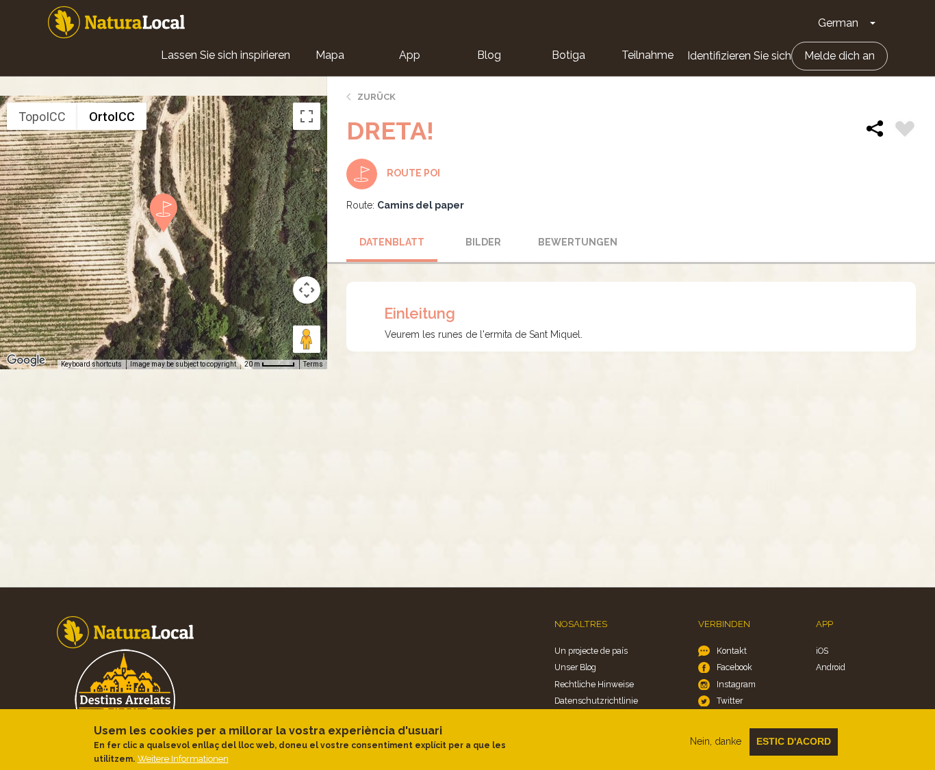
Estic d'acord (793, 741)
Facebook (734, 667)
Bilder (483, 242)
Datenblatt (391, 242)
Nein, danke (715, 741)
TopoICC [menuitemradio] (42, 116)
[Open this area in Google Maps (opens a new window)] (26, 360)
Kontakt (732, 651)
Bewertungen (577, 242)
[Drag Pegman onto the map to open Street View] (306, 339)
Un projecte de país (591, 651)
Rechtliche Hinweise (594, 684)
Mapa (330, 55)
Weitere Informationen (183, 759)
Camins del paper (420, 205)
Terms (313, 364)
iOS (822, 651)
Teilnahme (648, 55)
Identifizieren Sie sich (739, 55)
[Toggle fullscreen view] (306, 116)
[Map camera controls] (306, 290)
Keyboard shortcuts (91, 364)
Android (830, 667)
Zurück (376, 97)
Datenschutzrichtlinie (596, 700)
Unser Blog (575, 667)
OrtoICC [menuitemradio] (112, 116)
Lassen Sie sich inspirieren (225, 55)
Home (116, 22)
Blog (489, 55)
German (838, 22)
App (409, 55)
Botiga (568, 55)
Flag (905, 131)
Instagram (736, 684)
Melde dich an (839, 55)
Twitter (730, 700)
